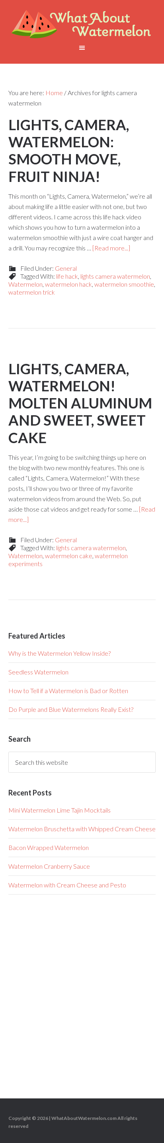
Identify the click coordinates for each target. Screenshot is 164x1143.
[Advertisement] (82, 992)
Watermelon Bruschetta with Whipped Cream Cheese (82, 828)
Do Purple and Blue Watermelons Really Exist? (70, 709)
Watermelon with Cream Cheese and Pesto (67, 885)
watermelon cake (68, 555)
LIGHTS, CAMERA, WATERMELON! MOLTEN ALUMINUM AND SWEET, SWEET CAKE (80, 403)
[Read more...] (111, 248)
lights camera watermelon (115, 276)
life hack (67, 276)
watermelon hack (68, 284)
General (66, 268)
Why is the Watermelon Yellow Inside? (59, 653)
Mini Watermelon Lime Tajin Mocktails (59, 810)
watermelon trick (31, 292)
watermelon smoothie (124, 284)
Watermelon (25, 284)
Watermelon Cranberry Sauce (49, 866)
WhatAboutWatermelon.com (84, 1118)
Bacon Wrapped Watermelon (48, 847)
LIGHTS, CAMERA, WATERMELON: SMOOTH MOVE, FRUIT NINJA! (68, 150)
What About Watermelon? (82, 24)
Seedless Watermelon (38, 672)
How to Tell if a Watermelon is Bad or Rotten (68, 690)
